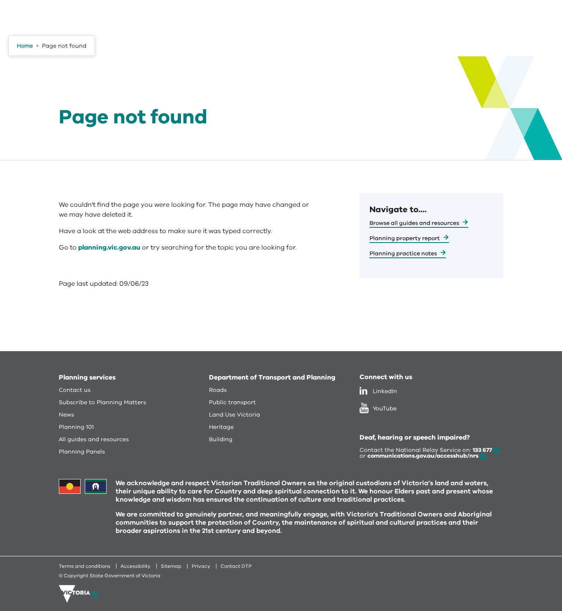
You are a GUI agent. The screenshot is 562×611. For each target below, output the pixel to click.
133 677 (482, 450)
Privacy (201, 566)
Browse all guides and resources (414, 223)
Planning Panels (82, 452)
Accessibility (136, 566)
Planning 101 (76, 427)
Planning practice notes (403, 253)
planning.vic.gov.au (109, 247)
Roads (218, 390)
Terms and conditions (84, 566)
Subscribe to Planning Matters (102, 402)
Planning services (87, 377)
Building (220, 439)
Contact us (75, 390)
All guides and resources (94, 439)
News (66, 415)
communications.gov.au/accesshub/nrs (422, 456)
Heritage (221, 427)
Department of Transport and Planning (272, 377)
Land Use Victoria (234, 415)
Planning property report (404, 238)
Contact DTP (236, 566)
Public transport (232, 402)
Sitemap (171, 566)
